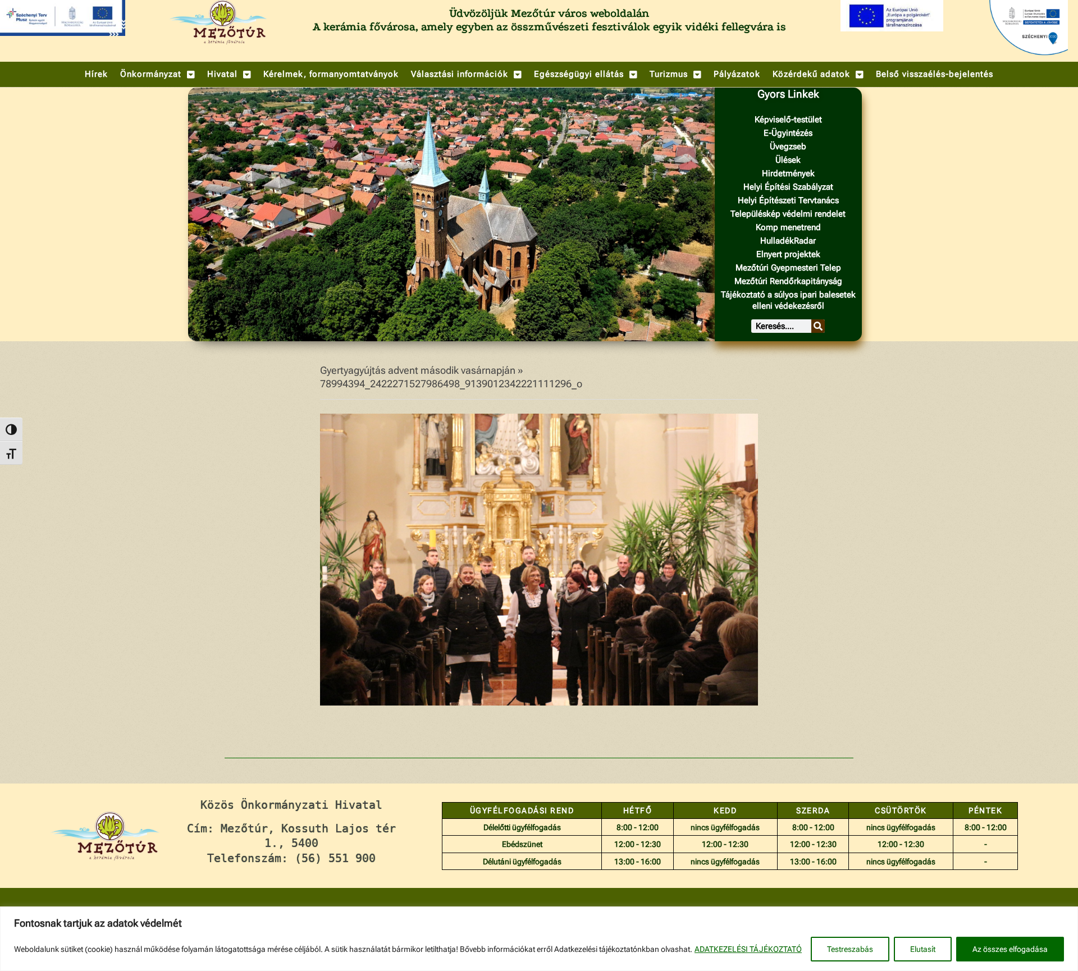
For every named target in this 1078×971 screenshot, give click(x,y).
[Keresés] (818, 326)
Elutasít (922, 949)
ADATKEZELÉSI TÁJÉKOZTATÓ (748, 949)
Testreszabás (850, 949)
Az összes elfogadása (1010, 949)
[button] (157, 74)
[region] (539, 938)
